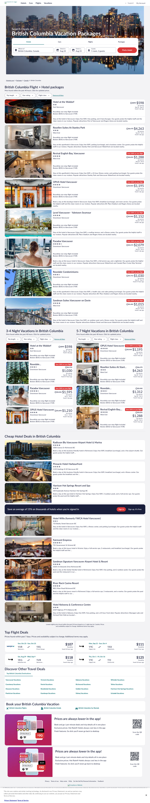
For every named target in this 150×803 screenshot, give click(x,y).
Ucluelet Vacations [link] (117, 693)
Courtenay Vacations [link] (13, 684)
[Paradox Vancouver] (98, 253)
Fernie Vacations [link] (46, 684)
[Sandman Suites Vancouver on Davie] (98, 311)
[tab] (28, 42)
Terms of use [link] (55, 781)
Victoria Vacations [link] (47, 680)
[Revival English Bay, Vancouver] (98, 164)
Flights (38, 3)
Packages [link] (19, 80)
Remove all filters (58, 95)
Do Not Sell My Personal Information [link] (84, 781)
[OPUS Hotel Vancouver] (98, 194)
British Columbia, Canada (28, 51)
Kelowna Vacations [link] (82, 680)
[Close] (146, 795)
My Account (140, 3)
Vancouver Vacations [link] (13, 680)
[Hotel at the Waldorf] (98, 111)
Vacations (48, 3)
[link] (23, 708)
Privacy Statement (10, 800)
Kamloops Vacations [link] (48, 693)
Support (131, 3)
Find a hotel (127, 50)
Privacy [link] (47, 781)
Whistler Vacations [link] (117, 680)
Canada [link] (26, 80)
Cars (31, 3)
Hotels (23, 3)
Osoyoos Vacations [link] (12, 689)
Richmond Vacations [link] (83, 684)
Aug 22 (63, 51)
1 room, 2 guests (98, 51)
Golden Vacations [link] (82, 689)
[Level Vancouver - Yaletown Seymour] (98, 223)
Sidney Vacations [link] (82, 693)
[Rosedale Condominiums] (98, 282)
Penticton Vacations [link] (13, 693)
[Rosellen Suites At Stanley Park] (98, 137)
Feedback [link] (101, 781)
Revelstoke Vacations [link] (48, 689)
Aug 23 (79, 51)
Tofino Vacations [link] (117, 684)
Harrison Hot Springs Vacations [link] (122, 689)
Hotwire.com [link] (10, 80)
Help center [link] (63, 781)
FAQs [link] (70, 781)
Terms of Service (23, 800)
